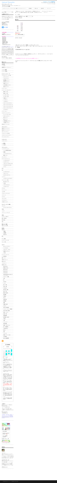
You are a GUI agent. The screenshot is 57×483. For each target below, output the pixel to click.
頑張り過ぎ (5, 299)
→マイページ (45, 12)
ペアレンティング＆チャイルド (8, 163)
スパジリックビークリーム (7, 207)
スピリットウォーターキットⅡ (8, 104)
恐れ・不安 (5, 291)
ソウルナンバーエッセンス (6, 193)
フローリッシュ (5, 173)
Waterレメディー (6, 83)
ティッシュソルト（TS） (7, 114)
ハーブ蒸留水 (4, 144)
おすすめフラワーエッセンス (6, 44)
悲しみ (4, 297)
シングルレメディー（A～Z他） (6, 75)
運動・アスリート (4, 43)
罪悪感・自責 (5, 304)
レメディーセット (4, 111)
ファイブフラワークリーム (7, 153)
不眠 (4, 320)
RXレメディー (5, 117)
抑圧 (4, 331)
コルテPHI (3, 191)
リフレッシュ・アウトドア (6, 212)
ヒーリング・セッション (5, 254)
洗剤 (2, 221)
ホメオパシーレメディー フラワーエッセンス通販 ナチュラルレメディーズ (14, 8)
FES (2, 170)
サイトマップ (49, 8)
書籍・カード (5, 155)
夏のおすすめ (5, 269)
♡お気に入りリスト (4, 23)
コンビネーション (6, 186)
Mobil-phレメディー (6, 81)
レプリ (6, 16)
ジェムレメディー (6, 78)
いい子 (4, 283)
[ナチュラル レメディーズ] (9, 3)
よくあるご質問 (30, 12)
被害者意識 (5, 315)
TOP (15, 14)
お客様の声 (42, 8)
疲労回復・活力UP (5, 41)
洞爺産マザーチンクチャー (6, 128)
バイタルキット (5, 101)
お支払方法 (25, 12)
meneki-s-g (3, 16)
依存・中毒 (5, 286)
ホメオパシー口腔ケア (5, 216)
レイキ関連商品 (4, 256)
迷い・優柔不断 (5, 326)
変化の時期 (5, 323)
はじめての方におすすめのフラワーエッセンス (8, 275)
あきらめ (4, 281)
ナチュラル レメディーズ (7, 4)
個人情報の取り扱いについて (6, 481)
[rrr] (20, 26)
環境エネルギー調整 (5, 225)
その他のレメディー (6, 122)
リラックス (5, 333)
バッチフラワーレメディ (5, 148)
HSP (4, 278)
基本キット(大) (5, 93)
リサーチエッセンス (6, 184)
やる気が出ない (5, 328)
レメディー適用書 (4, 71)
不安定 (4, 318)
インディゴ (3, 176)
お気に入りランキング (5, 24)
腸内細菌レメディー (6, 80)
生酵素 (4, 231)
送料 (22, 12)
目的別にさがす (4, 264)
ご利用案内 (30, 8)
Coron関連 (5, 336)
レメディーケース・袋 (5, 240)
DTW (2, 168)
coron (8, 16)
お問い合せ (36, 8)
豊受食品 (3, 229)
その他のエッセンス (5, 201)
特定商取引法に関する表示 (15, 481)
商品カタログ (4, 261)
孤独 (4, 302)
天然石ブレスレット (5, 259)
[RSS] (2, 341)
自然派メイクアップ (6, 251)
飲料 (2, 236)
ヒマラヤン (3, 196)
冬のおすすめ (5, 272)
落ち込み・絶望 (5, 289)
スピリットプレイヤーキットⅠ (8, 107)
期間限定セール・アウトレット (6, 67)
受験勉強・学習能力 (5, 42)
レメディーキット (4, 88)
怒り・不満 (5, 284)
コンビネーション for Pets (6, 133)
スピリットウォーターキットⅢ (8, 106)
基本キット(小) (5, 91)
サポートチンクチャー (5, 131)
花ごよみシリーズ (6, 181)
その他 (18, 47)
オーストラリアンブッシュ (6, 158)
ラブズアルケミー (4, 200)
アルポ (11, 54)
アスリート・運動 (6, 276)
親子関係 (4, 294)
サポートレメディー (6, 116)
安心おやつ (5, 234)
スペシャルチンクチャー (5, 136)
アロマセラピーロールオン (7, 165)
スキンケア (3, 205)
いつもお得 (3, 33)
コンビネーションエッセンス (7, 178)
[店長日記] (3, 451)
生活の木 (3, 244)
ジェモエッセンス (4, 140)
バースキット (5, 99)
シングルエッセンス (6, 160)
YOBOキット (5, 98)
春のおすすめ (5, 266)
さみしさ (4, 305)
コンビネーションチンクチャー (6, 135)
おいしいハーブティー (6, 246)
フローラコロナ (4, 198)
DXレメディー (5, 119)
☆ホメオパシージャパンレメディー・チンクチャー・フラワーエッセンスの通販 (11, 6)
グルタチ (5, 17)
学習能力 (4, 296)
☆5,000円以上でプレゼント (38, 12)
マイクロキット (5, 109)
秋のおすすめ (5, 271)
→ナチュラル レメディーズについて (46, 11)
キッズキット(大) (6, 96)
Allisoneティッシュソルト (6, 124)
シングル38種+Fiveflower (7, 150)
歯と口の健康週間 (6, 338)
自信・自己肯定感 (6, 307)
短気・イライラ (5, 312)
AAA (7, 17)
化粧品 (3, 209)
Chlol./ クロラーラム (18, 32)
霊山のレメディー (6, 86)
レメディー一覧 (18, 12)
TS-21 (9, 17)
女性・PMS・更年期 (6, 310)
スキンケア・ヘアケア (6, 249)
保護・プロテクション (6, 325)
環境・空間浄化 (4, 218)
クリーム (4, 166)
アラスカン (3, 188)
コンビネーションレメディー (6, 112)
